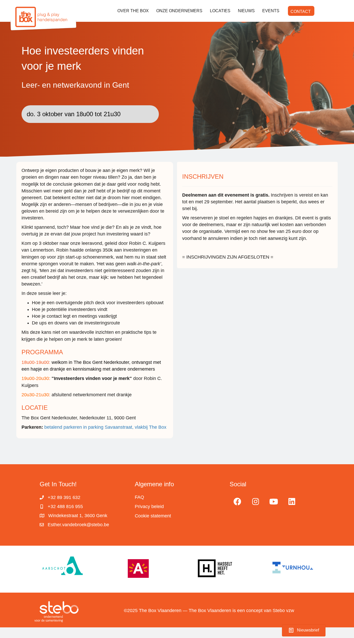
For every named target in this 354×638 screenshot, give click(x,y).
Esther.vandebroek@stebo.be (78, 524)
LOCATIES (220, 11)
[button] (237, 501)
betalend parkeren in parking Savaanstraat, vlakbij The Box (106, 427)
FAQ (139, 497)
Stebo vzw (283, 610)
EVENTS (270, 11)
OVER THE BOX (133, 11)
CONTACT (301, 11)
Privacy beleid (149, 506)
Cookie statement (153, 515)
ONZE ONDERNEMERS (179, 11)
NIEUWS (246, 11)
